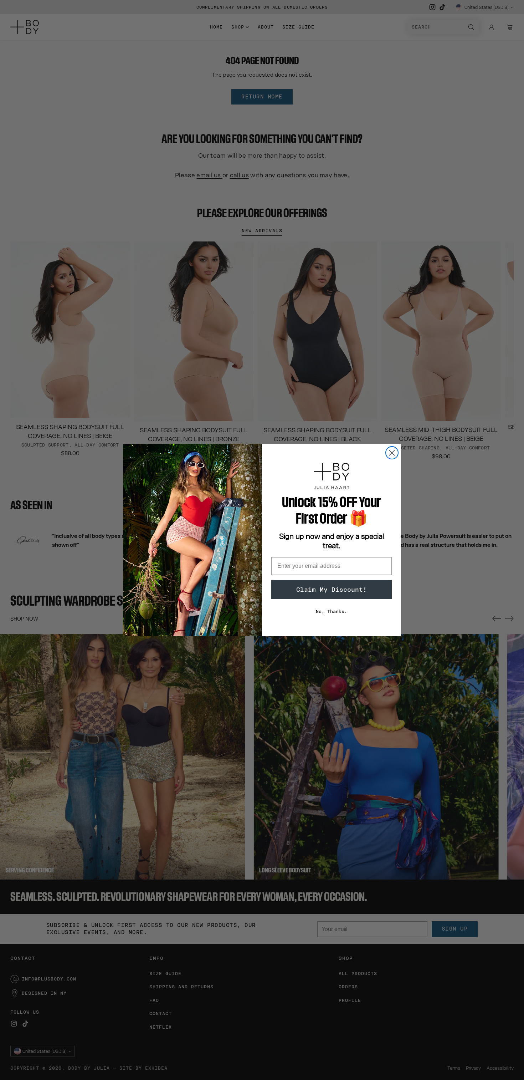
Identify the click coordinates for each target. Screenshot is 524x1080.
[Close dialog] (392, 453)
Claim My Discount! (331, 589)
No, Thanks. (331, 611)
